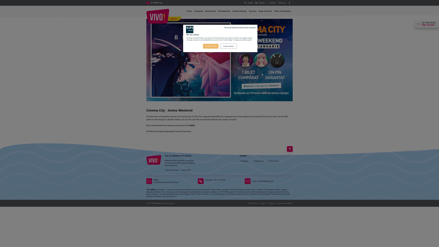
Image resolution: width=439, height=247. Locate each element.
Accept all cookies (211, 46)
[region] (220, 38)
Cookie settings (228, 46)
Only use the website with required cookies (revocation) (240, 27)
